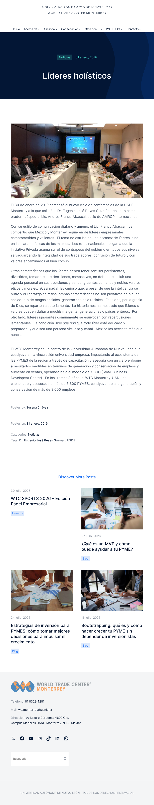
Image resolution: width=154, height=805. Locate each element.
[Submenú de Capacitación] (80, 29)
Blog (85, 558)
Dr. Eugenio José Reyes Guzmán (42, 440)
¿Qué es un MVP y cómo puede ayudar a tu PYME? (107, 546)
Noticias (64, 57)
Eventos (17, 513)
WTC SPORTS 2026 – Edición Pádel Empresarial (40, 501)
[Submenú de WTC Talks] (122, 29)
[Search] (65, 758)
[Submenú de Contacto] (140, 29)
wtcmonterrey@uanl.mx (35, 710)
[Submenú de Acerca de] (39, 29)
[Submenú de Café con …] (101, 29)
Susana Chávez (37, 407)
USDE (71, 440)
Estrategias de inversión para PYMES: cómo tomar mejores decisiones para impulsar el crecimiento (40, 633)
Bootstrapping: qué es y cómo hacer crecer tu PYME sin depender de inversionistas (111, 631)
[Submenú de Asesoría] (56, 29)
